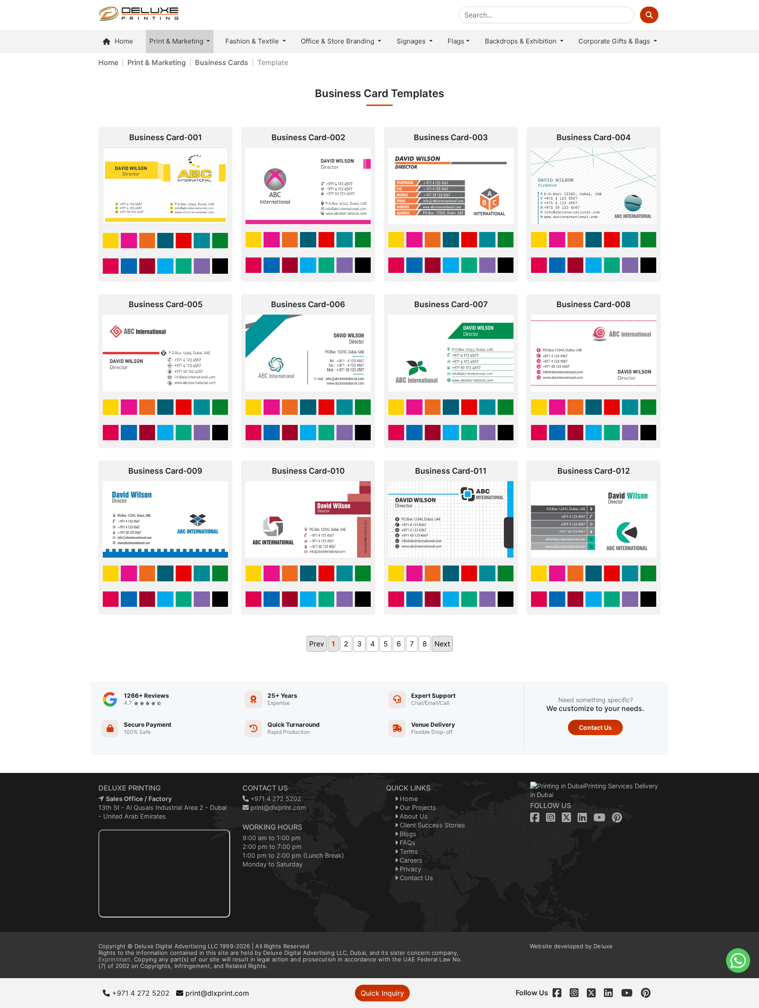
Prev (316, 643)
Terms (408, 851)
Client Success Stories (431, 825)
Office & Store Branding (338, 41)
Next (442, 643)
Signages (412, 41)
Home (124, 41)
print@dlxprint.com (277, 807)
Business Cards (221, 62)
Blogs (407, 834)
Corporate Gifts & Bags (615, 41)
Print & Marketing (177, 41)
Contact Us (595, 727)
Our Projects (417, 807)
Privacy (409, 869)
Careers (410, 860)
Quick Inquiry (382, 993)
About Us (413, 816)
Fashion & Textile (253, 41)
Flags (456, 41)
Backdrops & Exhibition (521, 41)
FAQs (407, 842)
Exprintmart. (115, 959)
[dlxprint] (138, 14)
